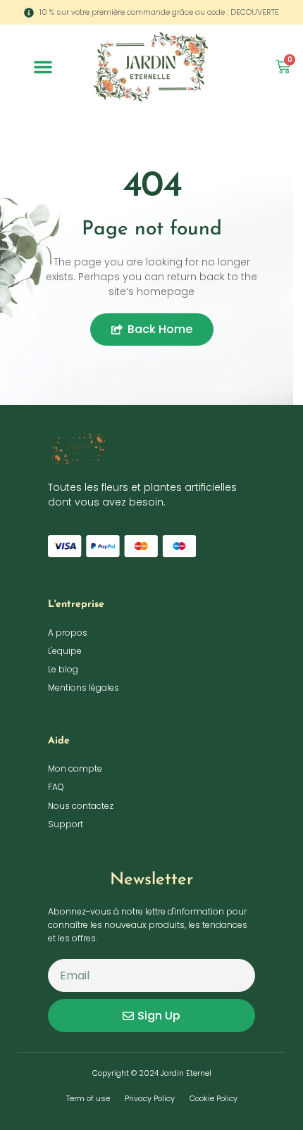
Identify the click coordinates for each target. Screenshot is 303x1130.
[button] (43, 67)
